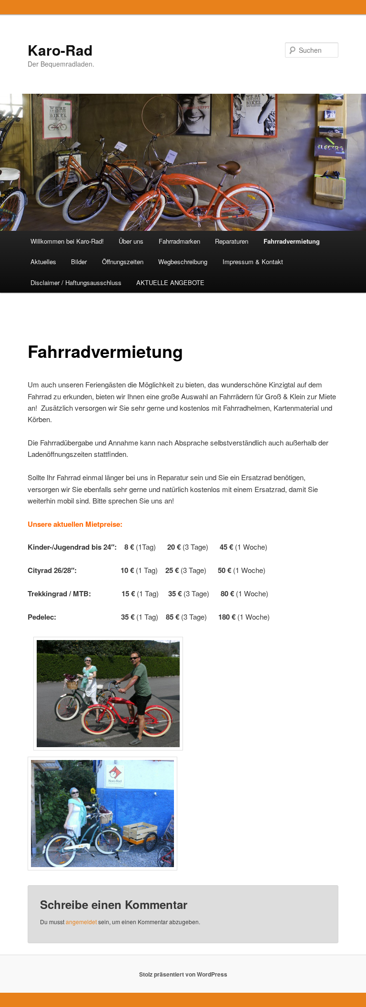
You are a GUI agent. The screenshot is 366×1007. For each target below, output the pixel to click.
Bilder (79, 261)
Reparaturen (231, 241)
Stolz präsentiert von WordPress (183, 974)
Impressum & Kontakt (253, 261)
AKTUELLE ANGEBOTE (170, 282)
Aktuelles (43, 261)
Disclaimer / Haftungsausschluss (76, 282)
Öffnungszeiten (122, 261)
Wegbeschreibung (182, 261)
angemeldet (81, 922)
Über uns (131, 241)
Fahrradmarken (179, 241)
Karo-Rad (60, 49)
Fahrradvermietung (292, 241)
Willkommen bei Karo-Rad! (67, 241)
